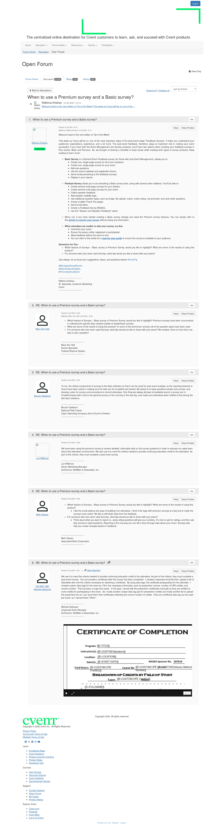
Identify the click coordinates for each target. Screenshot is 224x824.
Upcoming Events (37, 775)
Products (33, 811)
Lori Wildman (42, 458)
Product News (35, 759)
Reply (176, 127)
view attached (93, 570)
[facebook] (25, 741)
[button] (41, 45)
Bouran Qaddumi (42, 395)
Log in (195, 3)
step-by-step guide (112, 238)
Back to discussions (41, 90)
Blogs (71, 79)
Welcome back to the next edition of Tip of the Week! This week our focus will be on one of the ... (88, 106)
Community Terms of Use (35, 734)
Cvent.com (34, 808)
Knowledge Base (37, 750)
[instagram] (35, 741)
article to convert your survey (84, 219)
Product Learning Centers (41, 756)
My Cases (34, 796)
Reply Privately (188, 127)
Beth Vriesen (42, 514)
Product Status (36, 799)
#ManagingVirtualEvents (70, 265)
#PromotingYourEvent (69, 271)
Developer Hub (36, 762)
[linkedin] (32, 741)
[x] (29, 741)
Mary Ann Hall (42, 328)
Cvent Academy (36, 753)
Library (88, 79)
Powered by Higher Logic (112, 822)
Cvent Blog (34, 814)
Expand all (151, 90)
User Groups (35, 772)
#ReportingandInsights (69, 268)
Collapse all (163, 90)
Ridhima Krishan (40, 142)
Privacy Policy (29, 730)
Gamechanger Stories (39, 781)
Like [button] (191, 119)
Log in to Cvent (36, 817)
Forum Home (29, 51)
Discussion (43, 51)
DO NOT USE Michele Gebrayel (42, 588)
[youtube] (38, 741)
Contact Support (37, 790)
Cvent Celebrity (36, 778)
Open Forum (35, 793)
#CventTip (132, 259)
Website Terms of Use (33, 737)
